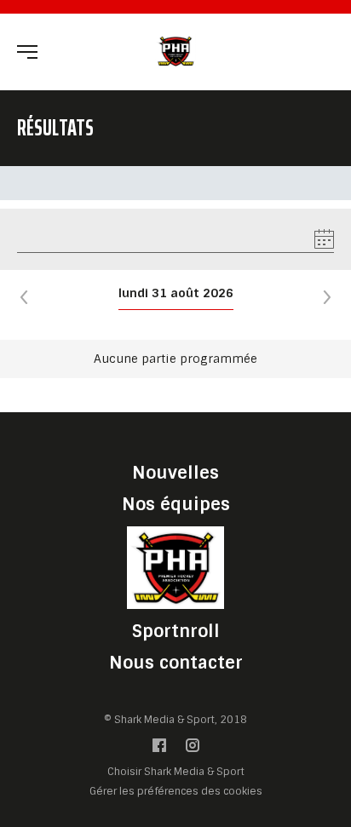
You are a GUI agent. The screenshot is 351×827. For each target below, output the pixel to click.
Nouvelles (175, 473)
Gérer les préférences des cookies (175, 790)
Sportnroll (176, 631)
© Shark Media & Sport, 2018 (175, 719)
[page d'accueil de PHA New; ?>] (175, 566)
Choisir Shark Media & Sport (176, 772)
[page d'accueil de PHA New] (175, 50)
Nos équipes (176, 504)
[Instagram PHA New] (192, 749)
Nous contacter (176, 663)
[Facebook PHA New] (159, 749)
